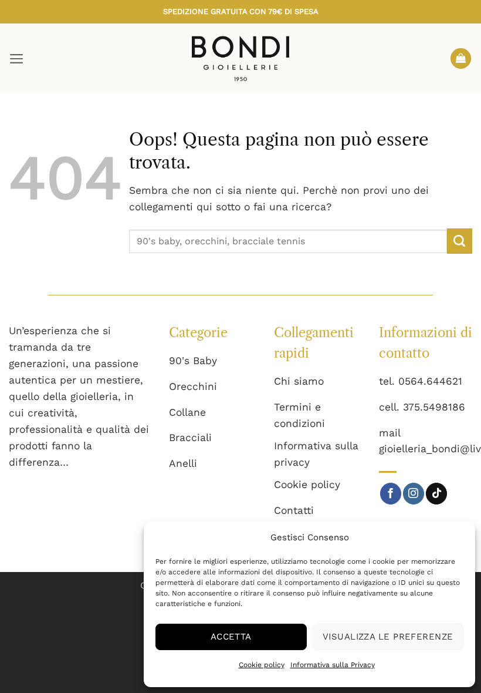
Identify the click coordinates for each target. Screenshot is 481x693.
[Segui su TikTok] (436, 493)
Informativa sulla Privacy (332, 665)
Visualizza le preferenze (388, 636)
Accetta (231, 636)
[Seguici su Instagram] (413, 493)
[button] (17, 58)
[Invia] (459, 241)
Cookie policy (261, 665)
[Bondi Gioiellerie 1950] (240, 58)
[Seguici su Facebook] (390, 493)
